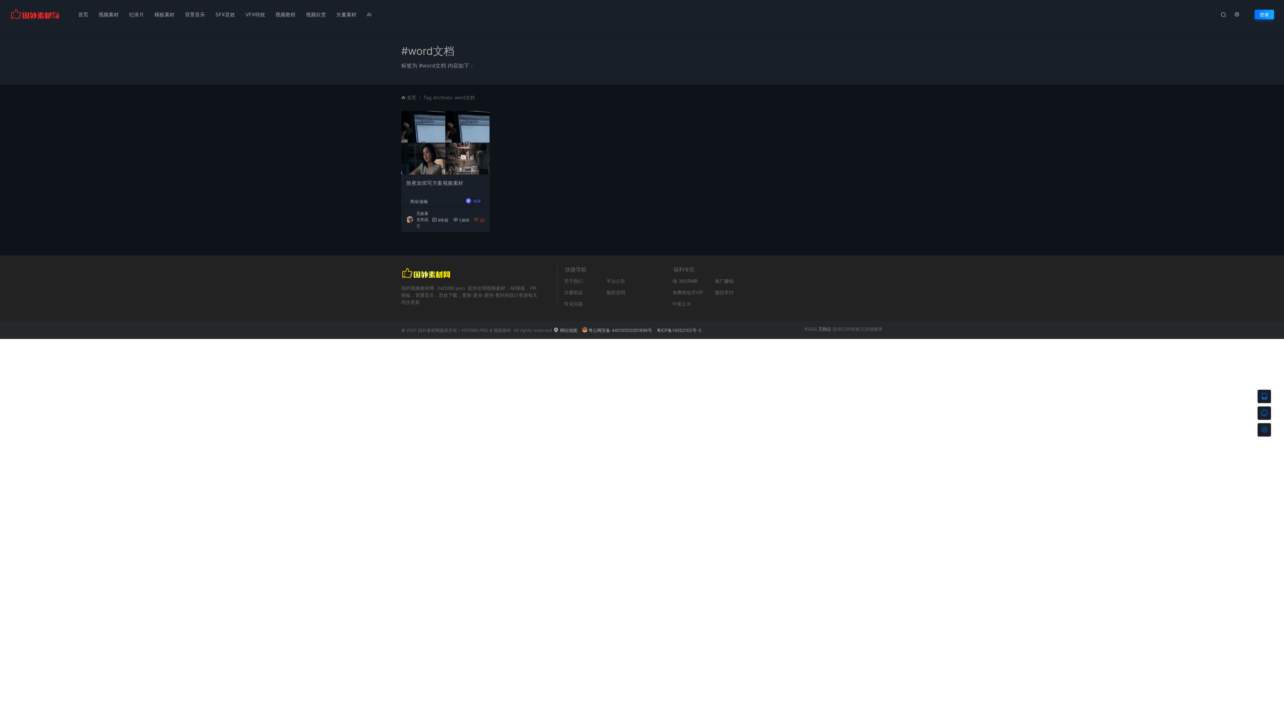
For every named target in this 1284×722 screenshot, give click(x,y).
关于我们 (573, 281)
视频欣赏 (316, 14)
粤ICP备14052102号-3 (679, 330)
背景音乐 (195, 14)
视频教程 (286, 14)
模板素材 (164, 14)
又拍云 (824, 329)
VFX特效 (255, 14)
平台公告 (616, 281)
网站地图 (568, 330)
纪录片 (136, 14)
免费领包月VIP (687, 292)
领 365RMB (685, 281)
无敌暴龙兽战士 (422, 219)
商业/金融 (419, 202)
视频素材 (109, 14)
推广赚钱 (724, 281)
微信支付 (724, 292)
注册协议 (573, 292)
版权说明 (616, 292)
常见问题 (573, 304)
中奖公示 (681, 304)
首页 (83, 14)
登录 (1264, 14)
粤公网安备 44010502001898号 (620, 330)
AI (369, 14)
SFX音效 (225, 14)
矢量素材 (346, 14)
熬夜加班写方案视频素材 (434, 183)
